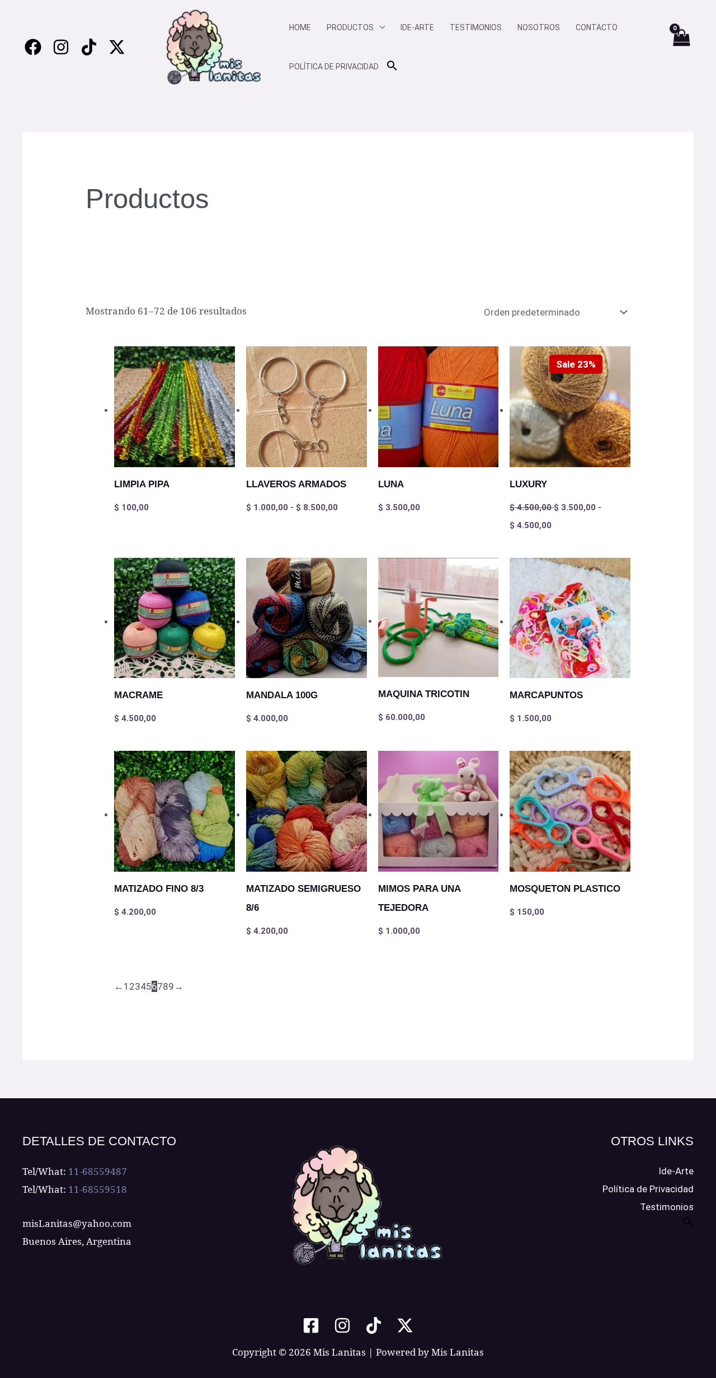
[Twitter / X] (117, 47)
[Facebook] (33, 47)
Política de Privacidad (648, 1188)
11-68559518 (97, 1189)
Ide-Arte (676, 1171)
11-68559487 (97, 1171)
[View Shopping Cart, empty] (681, 46)
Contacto (597, 27)
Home (300, 27)
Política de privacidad (334, 66)
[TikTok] (373, 1325)
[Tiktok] (89, 47)
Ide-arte (417, 27)
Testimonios (476, 27)
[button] (392, 66)
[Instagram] (61, 47)
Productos (350, 27)
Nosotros (538, 27)
